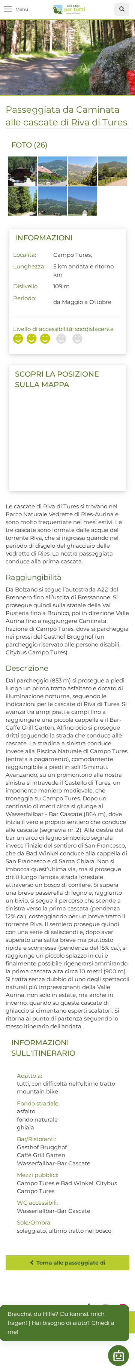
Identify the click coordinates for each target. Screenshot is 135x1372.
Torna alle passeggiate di (70, 1262)
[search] (121, 9)
